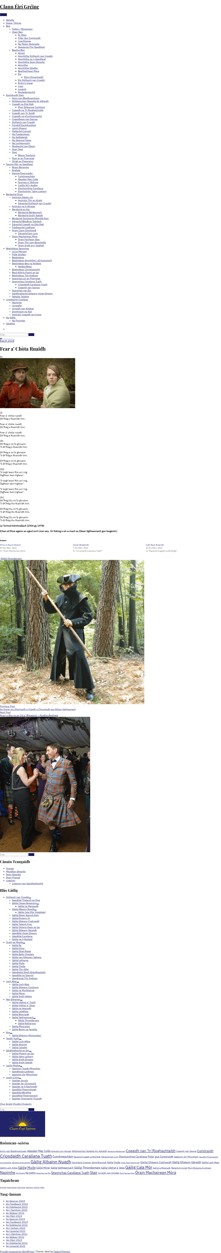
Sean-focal (21, 1187)
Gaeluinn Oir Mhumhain (186, 1156)
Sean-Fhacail (13, 877)
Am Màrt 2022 (14, 1240)
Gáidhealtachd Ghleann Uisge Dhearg (32, 293)
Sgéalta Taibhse (20, 296)
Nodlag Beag (25, 266)
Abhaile (10, 19)
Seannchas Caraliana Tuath (27, 281)
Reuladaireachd (26, 92)
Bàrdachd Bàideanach (30, 212)
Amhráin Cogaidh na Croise (26, 314)
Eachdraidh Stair (15, 95)
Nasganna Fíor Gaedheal (31, 47)
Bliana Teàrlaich (26, 155)
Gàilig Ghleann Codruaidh (156, 1162)
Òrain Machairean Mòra (24, 236)
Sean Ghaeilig (13, 874)
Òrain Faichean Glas (29, 239)
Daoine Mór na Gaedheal (19, 164)
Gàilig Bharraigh (99, 1162)
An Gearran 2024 (15, 1201)
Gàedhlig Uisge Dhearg (21, 1162)
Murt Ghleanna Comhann (31, 107)
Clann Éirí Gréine (19, 6)
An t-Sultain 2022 (15, 1228)
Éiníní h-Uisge (25, 83)
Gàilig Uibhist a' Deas (113, 1167)
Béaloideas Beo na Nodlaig (26, 263)
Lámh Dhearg (19, 128)
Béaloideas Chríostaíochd (26, 269)
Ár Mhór (22, 35)
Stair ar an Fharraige (23, 158)
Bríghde (16, 170)
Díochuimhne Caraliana (30, 188)
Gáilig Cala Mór (138, 1167)
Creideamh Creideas (17, 299)
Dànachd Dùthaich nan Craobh (34, 203)
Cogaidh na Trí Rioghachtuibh (27, 110)
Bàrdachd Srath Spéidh (30, 215)
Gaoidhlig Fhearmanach (208, 1157)
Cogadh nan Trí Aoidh (23, 113)
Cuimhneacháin (26, 176)
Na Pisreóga (18, 320)
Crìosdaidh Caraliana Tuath (32, 284)
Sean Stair (17, 149)
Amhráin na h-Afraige (23, 206)
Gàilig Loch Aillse (8, 1167)
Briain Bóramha (20, 167)
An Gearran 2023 (15, 1219)
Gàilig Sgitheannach (62, 1167)
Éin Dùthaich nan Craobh (31, 80)
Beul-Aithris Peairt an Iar (25, 272)
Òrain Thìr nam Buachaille (32, 242)
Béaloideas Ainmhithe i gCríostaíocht (32, 260)
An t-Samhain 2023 (16, 1210)
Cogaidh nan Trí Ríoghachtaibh (151, 1150)
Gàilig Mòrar (43, 1167)
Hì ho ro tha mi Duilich (10, 545)
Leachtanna (24, 41)
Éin (19, 74)
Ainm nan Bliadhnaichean (26, 98)
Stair (14, 152)
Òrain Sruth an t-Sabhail (31, 245)
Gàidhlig (10, 323)
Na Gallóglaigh (20, 137)
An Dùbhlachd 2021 (17, 1243)
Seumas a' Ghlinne (33, 1187)
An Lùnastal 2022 (15, 1231)
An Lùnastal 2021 (15, 1246)
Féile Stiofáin (19, 254)
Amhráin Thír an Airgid (30, 200)
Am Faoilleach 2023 (17, 1222)
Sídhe (42, 1187)
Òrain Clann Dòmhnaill (24, 230)
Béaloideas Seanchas (17, 248)
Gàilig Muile (27, 1167)
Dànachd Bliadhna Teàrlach (27, 221)
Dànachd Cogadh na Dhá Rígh (28, 224)
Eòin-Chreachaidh (33, 77)
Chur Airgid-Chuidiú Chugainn (16, 1103)
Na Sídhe (11, 317)
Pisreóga (3, 1187)
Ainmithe (23, 65)
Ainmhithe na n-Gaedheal (32, 59)
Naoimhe (17, 302)
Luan (20, 86)
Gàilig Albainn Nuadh (51, 1161)
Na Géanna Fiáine (21, 140)
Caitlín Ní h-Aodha (28, 185)
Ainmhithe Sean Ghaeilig (31, 62)
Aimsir (21, 53)
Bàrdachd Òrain (14, 194)
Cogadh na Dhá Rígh (23, 104)
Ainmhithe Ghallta (28, 68)
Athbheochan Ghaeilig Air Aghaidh (30, 101)
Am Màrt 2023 (14, 1216)
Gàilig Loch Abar (210, 1162)
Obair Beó (17, 32)
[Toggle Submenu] (18, 982)
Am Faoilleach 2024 (17, 1204)
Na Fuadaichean (21, 134)
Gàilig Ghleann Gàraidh (186, 1162)
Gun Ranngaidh (5, 1163)
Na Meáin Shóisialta (29, 44)
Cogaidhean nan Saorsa (25, 119)
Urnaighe (17, 305)
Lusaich (22, 89)
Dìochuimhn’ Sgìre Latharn (32, 191)
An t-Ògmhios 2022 (16, 1234)
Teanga (10, 868)
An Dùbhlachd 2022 (17, 1225)
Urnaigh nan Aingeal (23, 308)
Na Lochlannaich (21, 143)
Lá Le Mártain (19, 251)
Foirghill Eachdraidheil (24, 125)
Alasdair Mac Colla (28, 179)
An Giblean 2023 (15, 1213)
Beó (8, 26)
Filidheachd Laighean (23, 227)
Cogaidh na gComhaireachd (27, 116)
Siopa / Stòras (13, 22)
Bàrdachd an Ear (21, 209)
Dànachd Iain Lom (28, 233)
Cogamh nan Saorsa (29, 287)
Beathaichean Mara (28, 71)
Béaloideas (18, 257)
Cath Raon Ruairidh (155, 545)
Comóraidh (205, 1151)
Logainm (10, 880)
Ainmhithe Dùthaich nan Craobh (35, 56)
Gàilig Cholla (113, 1162)
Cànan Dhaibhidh (81, 545)
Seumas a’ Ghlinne (28, 182)
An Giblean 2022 (15, 1237)
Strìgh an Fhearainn (22, 161)
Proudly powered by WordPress (17, 1251)
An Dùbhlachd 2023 (17, 1207)
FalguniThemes (62, 1251)
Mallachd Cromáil (21, 131)
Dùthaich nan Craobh (23, 122)
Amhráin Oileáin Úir (22, 197)
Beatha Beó (18, 50)
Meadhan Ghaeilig (15, 871)
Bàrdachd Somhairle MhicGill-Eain (30, 218)
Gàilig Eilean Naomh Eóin (130, 1163)
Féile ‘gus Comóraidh (29, 38)
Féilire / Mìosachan (22, 29)
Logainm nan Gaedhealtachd (27, 883)
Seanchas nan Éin (21, 290)
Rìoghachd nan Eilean (23, 146)
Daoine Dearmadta (22, 173)
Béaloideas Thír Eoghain (25, 275)
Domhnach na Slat (22, 311)
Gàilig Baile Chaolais (81, 1162)
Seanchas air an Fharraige (26, 278)
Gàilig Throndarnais (11, 558)
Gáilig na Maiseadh (161, 1168)
